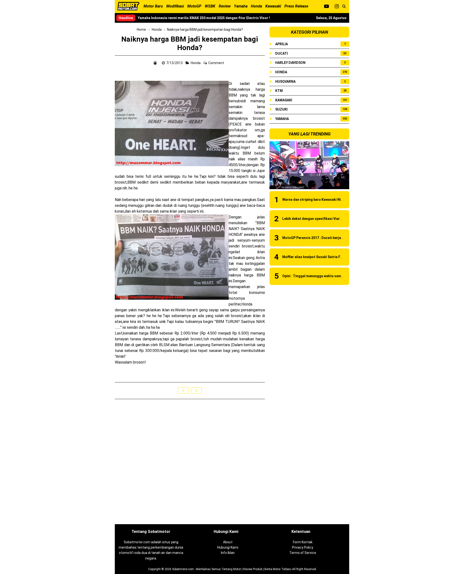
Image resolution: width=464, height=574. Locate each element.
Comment (216, 63)
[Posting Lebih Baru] (183, 390)
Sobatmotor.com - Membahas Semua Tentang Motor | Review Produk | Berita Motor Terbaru (231, 569)
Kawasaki (283, 100)
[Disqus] (190, 462)
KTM (279, 91)
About (227, 542)
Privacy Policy (302, 547)
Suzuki (281, 109)
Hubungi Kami (227, 547)
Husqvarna (285, 81)
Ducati (281, 53)
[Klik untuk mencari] (344, 6)
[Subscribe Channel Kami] (326, 6)
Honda (196, 63)
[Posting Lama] (196, 390)
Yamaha (282, 119)
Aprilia (281, 44)
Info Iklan (228, 553)
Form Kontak (302, 542)
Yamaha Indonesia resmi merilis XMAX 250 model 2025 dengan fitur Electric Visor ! (204, 18)
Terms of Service (302, 553)
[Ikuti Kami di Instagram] (337, 6)
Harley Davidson (290, 63)
